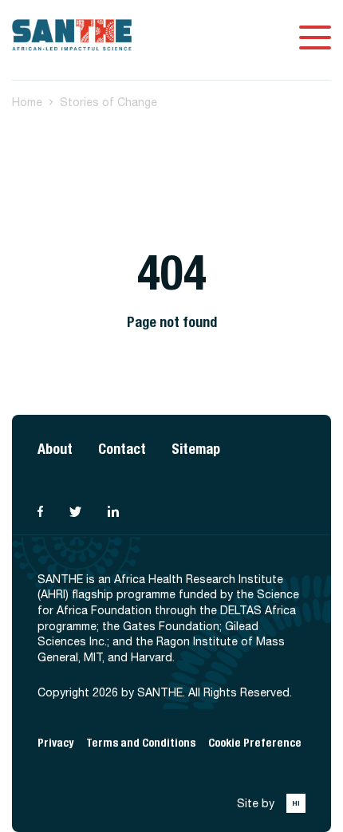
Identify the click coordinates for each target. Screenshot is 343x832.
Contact (122, 448)
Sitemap (196, 448)
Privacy (55, 743)
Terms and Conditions (140, 743)
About (55, 448)
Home (27, 102)
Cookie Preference (255, 743)
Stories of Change (108, 102)
